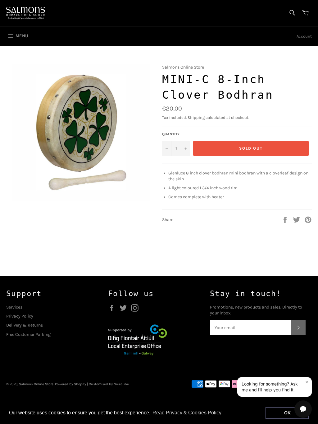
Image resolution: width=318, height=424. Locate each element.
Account (304, 36)
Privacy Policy (19, 316)
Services (14, 307)
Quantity (170, 134)
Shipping (196, 117)
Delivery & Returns (24, 325)
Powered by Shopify (70, 384)
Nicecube (121, 384)
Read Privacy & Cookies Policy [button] (186, 412)
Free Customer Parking (28, 334)
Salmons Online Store (36, 384)
